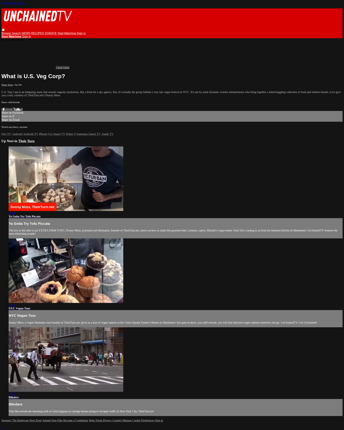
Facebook (7, 109)
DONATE (51, 33)
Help (92, 420)
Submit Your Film (52, 420)
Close (59, 67)
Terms (99, 420)
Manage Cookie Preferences (138, 420)
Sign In (26, 36)
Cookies (117, 420)
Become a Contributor (75, 420)
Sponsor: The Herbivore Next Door (21, 420)
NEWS (26, 33)
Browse (6, 33)
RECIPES (37, 33)
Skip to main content (13, 2)
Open (66, 67)
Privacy (107, 420)
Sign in (81, 33)
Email (19, 109)
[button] (3, 30)
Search (17, 33)
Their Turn (7, 85)
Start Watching (67, 33)
